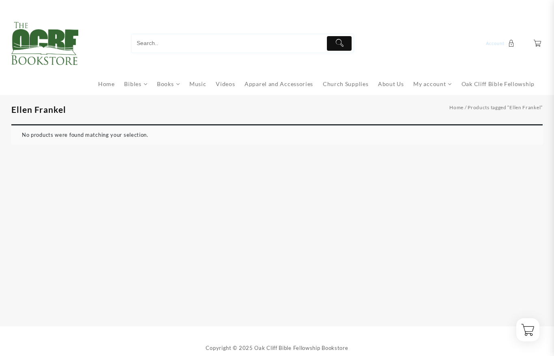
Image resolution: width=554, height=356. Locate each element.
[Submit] (339, 43)
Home (456, 107)
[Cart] (538, 43)
